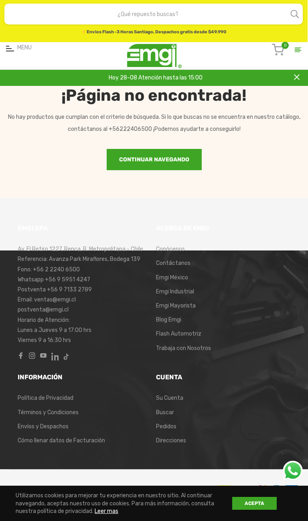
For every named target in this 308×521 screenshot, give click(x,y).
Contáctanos (173, 263)
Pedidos (166, 426)
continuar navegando (154, 159)
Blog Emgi (168, 319)
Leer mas (106, 511)
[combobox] (148, 14)
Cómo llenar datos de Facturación (61, 440)
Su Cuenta (169, 398)
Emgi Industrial (175, 291)
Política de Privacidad (45, 398)
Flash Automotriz (178, 333)
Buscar (165, 412)
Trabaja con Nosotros (183, 348)
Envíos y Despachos (43, 426)
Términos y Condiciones (48, 412)
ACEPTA (254, 503)
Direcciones (171, 440)
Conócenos (170, 249)
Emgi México (172, 277)
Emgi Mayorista (176, 305)
